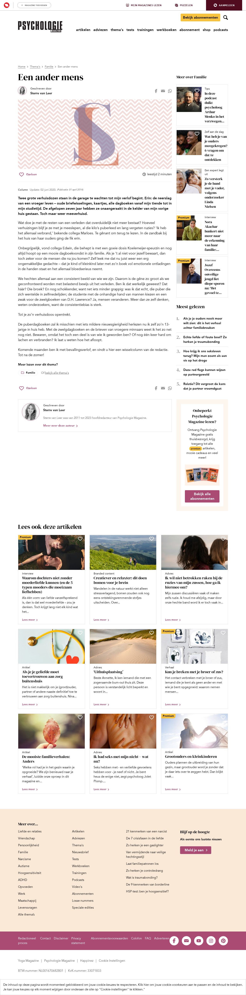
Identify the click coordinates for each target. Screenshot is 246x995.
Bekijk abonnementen (200, 17)
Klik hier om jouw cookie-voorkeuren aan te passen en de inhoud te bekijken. (190, 985)
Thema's (35, 66)
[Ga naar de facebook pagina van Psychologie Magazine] (174, 940)
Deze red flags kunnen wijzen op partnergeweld (204, 372)
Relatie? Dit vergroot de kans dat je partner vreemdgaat (204, 386)
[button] (224, 5)
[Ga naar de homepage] (40, 26)
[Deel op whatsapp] (170, 91)
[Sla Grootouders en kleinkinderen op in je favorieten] (223, 717)
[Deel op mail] (163, 91)
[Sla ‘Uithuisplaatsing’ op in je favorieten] (151, 632)
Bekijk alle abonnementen (202, 496)
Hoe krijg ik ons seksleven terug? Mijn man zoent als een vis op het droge (205, 355)
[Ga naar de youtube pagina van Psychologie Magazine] (198, 940)
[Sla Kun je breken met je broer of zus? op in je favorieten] (223, 632)
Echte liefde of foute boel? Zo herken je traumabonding (205, 339)
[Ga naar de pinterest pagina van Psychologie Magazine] (223, 940)
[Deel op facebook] (156, 91)
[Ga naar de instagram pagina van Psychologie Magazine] (211, 940)
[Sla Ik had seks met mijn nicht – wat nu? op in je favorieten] (151, 717)
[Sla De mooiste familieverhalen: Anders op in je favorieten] (80, 717)
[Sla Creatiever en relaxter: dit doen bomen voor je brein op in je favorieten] (151, 538)
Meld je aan (194, 850)
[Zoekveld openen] (225, 17)
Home (21, 66)
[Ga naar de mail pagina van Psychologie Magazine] (186, 940)
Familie (49, 66)
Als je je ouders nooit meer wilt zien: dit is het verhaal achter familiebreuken (202, 323)
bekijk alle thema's (57, 373)
